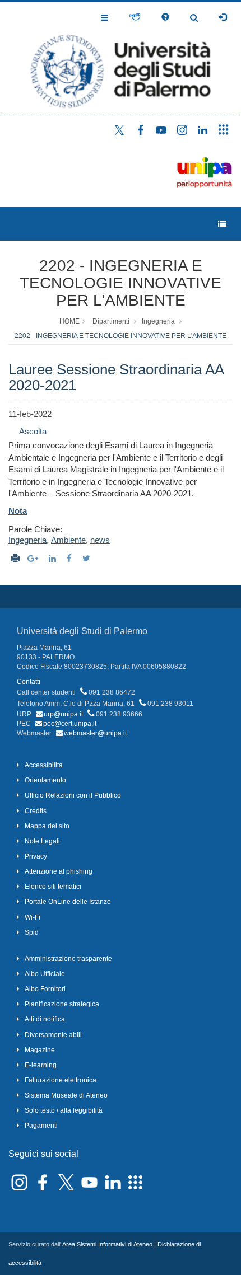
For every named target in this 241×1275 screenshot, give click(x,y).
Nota (17, 510)
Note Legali (42, 841)
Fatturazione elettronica (60, 1080)
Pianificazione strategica (62, 1004)
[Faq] (165, 17)
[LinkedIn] (54, 558)
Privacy (36, 856)
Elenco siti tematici (53, 886)
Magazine (40, 1050)
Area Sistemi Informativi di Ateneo (107, 1244)
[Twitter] (87, 558)
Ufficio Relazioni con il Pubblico (73, 795)
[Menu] (222, 224)
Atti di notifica (45, 1019)
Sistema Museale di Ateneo (66, 1095)
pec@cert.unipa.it (69, 724)
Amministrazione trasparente (68, 959)
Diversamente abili (53, 1035)
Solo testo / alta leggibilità (64, 1110)
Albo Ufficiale (45, 974)
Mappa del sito (47, 826)
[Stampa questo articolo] (15, 558)
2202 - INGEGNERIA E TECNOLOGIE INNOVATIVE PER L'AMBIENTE (120, 283)
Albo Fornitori (45, 989)
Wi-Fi (32, 917)
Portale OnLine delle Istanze (68, 902)
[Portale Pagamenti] (135, 17)
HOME (69, 321)
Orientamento (45, 780)
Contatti (28, 682)
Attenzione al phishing (58, 871)
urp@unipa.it (63, 714)
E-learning (41, 1065)
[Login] (222, 17)
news (100, 540)
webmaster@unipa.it (95, 733)
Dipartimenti (110, 321)
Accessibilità (44, 765)
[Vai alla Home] (120, 58)
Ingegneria (158, 321)
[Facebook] (71, 558)
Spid (32, 932)
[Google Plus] (34, 558)
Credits (36, 811)
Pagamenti (41, 1125)
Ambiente (68, 540)
